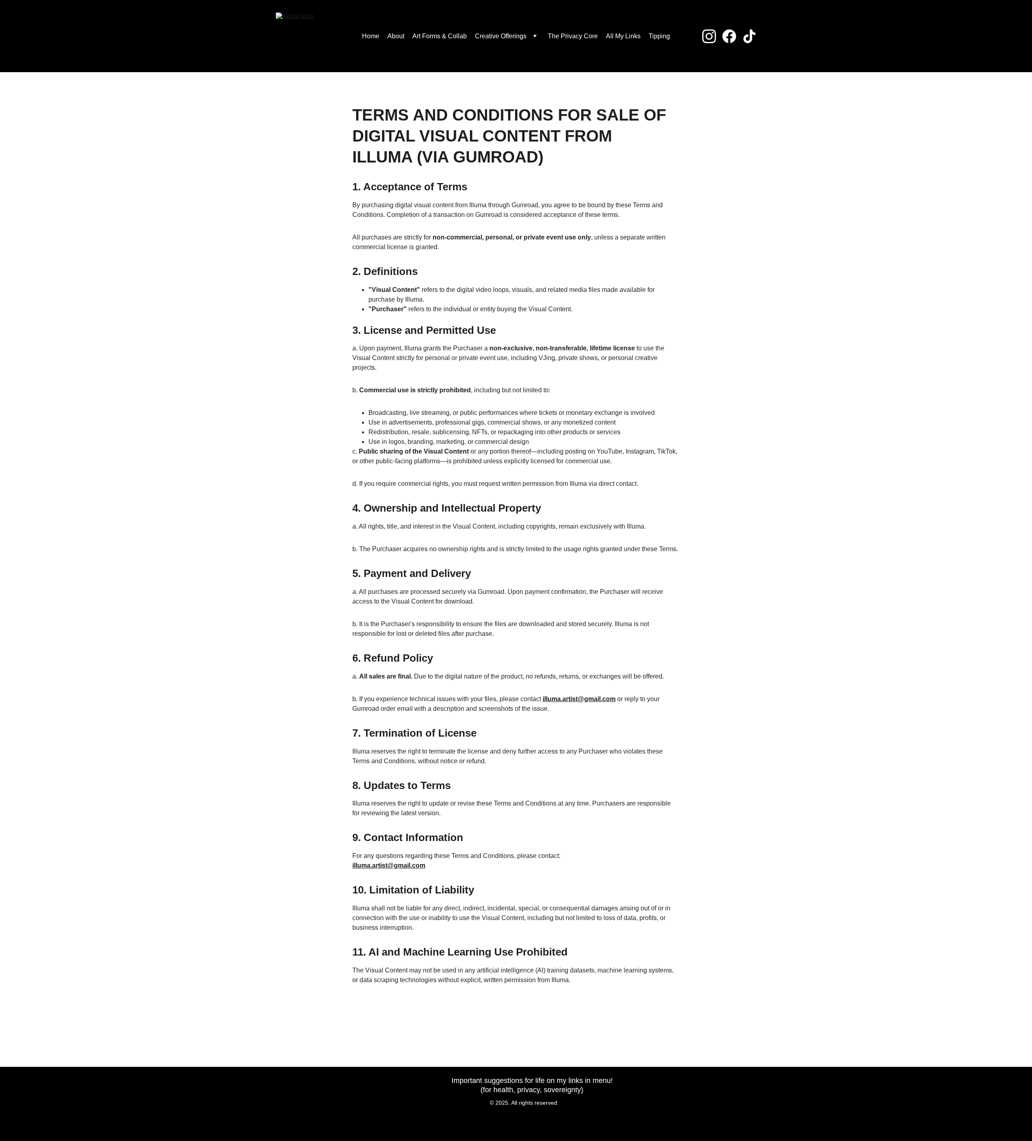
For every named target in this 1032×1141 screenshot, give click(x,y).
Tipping (659, 36)
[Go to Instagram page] (712, 36)
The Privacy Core (573, 36)
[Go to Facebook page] (732, 36)
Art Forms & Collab (439, 36)
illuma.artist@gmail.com (579, 698)
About (395, 36)
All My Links (623, 36)
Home (370, 36)
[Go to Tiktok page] (749, 36)
